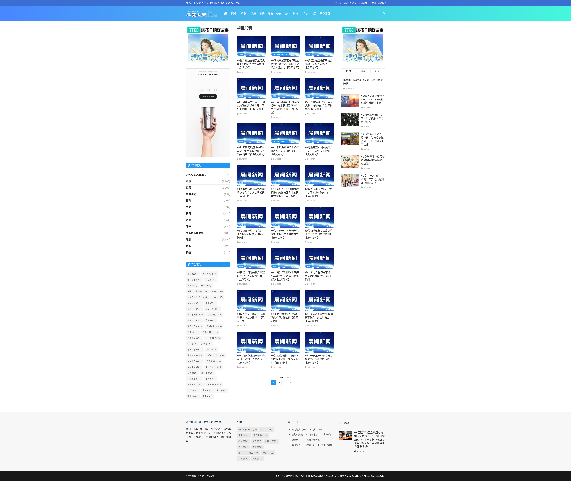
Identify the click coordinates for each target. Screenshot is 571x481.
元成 (210, 280)
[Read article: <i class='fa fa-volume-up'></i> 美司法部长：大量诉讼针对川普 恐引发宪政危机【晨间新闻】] (319, 217)
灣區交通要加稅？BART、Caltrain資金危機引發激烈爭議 (373, 99)
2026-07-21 (243, 114)
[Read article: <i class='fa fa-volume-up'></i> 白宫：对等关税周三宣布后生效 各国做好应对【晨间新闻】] (251, 258)
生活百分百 (214, 367)
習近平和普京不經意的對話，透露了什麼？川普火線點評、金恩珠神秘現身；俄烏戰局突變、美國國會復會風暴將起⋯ (369, 439)
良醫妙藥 (194, 379)
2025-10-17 (310, 114)
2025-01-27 (276, 326)
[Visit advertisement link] (208, 44)
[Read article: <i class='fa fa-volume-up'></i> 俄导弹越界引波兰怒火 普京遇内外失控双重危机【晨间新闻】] (251, 47)
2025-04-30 (276, 201)
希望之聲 (213, 309)
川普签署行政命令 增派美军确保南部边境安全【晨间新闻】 (319, 317)
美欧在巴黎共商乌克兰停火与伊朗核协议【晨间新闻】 (251, 234)
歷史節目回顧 (341, 3)
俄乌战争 (194, 280)
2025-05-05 (243, 201)
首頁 (225, 13)
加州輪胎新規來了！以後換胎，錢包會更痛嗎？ (372, 118)
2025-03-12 (243, 326)
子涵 (217, 297)
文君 (210, 320)
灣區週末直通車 (195, 233)
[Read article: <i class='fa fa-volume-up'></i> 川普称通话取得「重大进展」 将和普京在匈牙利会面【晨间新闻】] (319, 88)
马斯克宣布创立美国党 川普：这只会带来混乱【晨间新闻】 (319, 151)
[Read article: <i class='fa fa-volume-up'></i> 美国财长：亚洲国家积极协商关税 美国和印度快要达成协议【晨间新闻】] (285, 175)
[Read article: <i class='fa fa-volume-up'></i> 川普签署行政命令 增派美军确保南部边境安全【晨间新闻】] (319, 300)
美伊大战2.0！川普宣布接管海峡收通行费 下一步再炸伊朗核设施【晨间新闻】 (285, 107)
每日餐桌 (195, 349)
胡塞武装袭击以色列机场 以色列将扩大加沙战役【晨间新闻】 (251, 192)
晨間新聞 (213, 338)
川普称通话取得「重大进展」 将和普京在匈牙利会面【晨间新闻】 (319, 106)
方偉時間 (210, 332)
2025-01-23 (310, 326)
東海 (206, 344)
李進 (192, 344)
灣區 (212, 349)
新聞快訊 (195, 326)
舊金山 (207, 373)
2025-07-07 (310, 159)
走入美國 (215, 384)
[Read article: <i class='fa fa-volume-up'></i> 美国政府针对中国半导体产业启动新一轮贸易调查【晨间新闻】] (285, 342)
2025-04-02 (243, 284)
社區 (314, 13)
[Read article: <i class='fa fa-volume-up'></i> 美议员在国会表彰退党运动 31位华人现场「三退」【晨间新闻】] (319, 47)
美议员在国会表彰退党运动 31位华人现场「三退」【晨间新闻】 (319, 64)
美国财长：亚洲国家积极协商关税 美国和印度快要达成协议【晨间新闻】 (285, 192)
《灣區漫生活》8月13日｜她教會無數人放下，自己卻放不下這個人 (372, 139)
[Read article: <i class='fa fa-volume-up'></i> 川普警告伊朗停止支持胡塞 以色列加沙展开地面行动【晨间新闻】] (285, 258)
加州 (192, 285)
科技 (295, 13)
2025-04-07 (310, 242)
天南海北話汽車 (197, 297)
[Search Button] (384, 13)
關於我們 (382, 3)
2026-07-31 (243, 72)
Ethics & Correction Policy (374, 476)
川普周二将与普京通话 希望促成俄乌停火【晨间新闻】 (319, 276)
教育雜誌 (194, 320)
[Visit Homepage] (201, 13)
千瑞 (206, 285)
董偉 (210, 379)
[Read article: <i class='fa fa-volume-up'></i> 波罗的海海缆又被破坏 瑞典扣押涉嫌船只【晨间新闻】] (285, 300)
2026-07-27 (276, 72)
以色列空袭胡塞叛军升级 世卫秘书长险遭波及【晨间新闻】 (251, 359)
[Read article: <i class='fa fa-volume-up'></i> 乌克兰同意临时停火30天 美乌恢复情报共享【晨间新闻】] (251, 300)
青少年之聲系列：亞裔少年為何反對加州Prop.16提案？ (373, 179)
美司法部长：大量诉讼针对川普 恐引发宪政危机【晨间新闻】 (319, 234)
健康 (278, 13)
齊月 (207, 396)
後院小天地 (195, 315)
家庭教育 (194, 303)
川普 (210, 303)
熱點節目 (195, 361)
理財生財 (194, 367)
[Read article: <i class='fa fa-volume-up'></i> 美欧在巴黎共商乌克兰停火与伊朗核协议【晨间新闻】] (251, 217)
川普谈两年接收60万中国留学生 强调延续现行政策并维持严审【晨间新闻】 (252, 151)
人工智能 (210, 274)
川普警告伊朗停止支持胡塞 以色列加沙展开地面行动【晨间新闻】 (285, 276)
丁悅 (193, 274)
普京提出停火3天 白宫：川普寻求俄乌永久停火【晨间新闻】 (319, 192)
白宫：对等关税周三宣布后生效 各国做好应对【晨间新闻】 (251, 276)
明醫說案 (194, 338)
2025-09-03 (360, 451)
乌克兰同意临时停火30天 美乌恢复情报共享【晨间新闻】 (251, 317)
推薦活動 (191, 194)
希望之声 (194, 309)
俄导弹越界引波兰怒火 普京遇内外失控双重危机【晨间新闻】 (251, 64)
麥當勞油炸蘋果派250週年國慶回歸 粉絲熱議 (373, 160)
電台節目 (325, 13)
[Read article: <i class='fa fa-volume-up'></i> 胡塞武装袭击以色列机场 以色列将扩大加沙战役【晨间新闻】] (251, 175)
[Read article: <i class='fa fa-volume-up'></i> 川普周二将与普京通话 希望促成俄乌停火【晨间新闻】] (319, 258)
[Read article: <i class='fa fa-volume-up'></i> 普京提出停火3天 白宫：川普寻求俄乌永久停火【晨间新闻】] (319, 175)
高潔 (193, 396)
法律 (287, 13)
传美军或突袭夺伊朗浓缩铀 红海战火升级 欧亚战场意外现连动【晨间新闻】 (286, 64)
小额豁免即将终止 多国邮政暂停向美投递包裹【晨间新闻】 (285, 151)
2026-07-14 (276, 117)
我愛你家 (215, 315)
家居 (262, 13)
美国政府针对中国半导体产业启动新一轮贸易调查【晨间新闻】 (285, 359)
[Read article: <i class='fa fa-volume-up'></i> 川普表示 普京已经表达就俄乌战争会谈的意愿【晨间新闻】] (319, 342)
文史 (305, 13)
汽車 (253, 13)
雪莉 (207, 390)
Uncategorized (280, 55)
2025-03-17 (310, 284)
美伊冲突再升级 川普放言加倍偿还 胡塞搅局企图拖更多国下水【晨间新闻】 (252, 106)
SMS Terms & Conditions (350, 476)
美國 (192, 373)
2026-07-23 (310, 72)
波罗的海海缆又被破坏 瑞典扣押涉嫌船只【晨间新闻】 (285, 317)
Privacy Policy (331, 476)
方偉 (193, 332)
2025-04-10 (276, 242)
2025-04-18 (243, 242)
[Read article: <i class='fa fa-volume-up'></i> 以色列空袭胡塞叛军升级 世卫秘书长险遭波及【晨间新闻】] (251, 342)
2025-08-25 (276, 159)
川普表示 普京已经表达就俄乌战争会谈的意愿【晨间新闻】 (319, 359)
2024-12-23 (310, 367)
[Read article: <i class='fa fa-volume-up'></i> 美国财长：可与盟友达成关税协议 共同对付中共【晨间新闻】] (285, 217)
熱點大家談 (215, 355)
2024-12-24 (276, 367)
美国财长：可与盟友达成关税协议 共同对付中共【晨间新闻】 (285, 234)
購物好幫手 (195, 384)
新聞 (233, 13)
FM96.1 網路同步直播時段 (363, 3)
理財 (243, 13)
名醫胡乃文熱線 (197, 291)
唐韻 (217, 291)
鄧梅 (193, 390)
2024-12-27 (243, 367)
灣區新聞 (195, 355)
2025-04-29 (310, 201)
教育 (270, 13)
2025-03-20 (276, 284)
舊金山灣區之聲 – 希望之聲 (203, 476)
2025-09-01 (243, 159)
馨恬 (221, 390)
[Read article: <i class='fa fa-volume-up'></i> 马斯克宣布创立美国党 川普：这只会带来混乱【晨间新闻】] (319, 133)
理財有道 (214, 361)
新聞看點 (214, 326)
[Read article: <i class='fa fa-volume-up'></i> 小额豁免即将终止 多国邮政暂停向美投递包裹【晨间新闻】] (285, 133)
